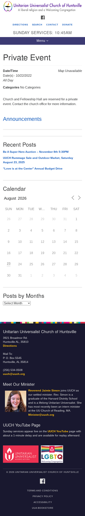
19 (42, 253)
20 (54, 253)
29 (42, 219)
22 (76, 253)
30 (54, 219)
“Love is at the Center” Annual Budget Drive (32, 168)
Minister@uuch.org (41, 414)
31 (65, 219)
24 (20, 264)
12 (42, 241)
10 (20, 241)
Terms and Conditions (42, 490)
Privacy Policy (43, 496)
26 (8, 219)
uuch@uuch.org (14, 374)
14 (65, 241)
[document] (42, 181)
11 (31, 241)
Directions (20, 24)
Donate (67, 24)
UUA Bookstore (42, 508)
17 (20, 253)
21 (65, 253)
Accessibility (43, 502)
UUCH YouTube (58, 431)
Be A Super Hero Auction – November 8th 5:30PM (36, 151)
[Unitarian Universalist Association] (21, 454)
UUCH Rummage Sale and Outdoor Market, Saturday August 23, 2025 (38, 160)
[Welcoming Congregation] (53, 454)
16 (8, 253)
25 (31, 264)
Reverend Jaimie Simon (44, 390)
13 (54, 241)
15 (76, 241)
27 (20, 219)
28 (31, 219)
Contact (52, 24)
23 (8, 263)
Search (37, 24)
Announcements (22, 119)
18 (31, 253)
